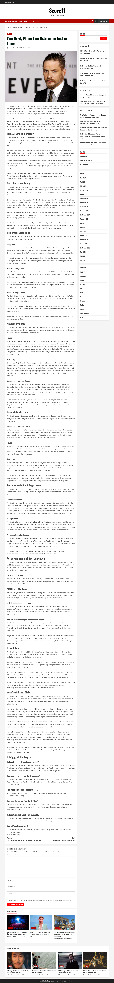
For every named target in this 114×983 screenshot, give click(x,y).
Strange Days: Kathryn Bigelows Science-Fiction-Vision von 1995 (95, 972)
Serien (32, 21)
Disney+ (82, 280)
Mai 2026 (83, 178)
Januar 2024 (83, 236)
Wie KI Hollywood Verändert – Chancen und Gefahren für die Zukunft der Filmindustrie (64, 934)
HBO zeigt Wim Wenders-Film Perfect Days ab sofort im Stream (17, 972)
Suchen (82, 34)
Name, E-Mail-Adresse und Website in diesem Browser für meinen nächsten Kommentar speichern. (40, 900)
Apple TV (82, 272)
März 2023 (83, 260)
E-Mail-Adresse (12, 887)
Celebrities (83, 276)
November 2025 (84, 203)
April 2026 (83, 182)
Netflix (26, 21)
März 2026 (83, 186)
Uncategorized (84, 313)
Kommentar (11, 855)
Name (9, 880)
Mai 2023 (83, 252)
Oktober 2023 (84, 244)
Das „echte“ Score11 (11, 21)
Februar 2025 (84, 207)
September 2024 (85, 215)
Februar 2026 (84, 190)
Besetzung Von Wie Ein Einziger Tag (40, 932)
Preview (82, 301)
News (20, 21)
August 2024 (84, 219)
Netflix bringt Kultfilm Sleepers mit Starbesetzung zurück (68, 972)
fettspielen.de (84, 164)
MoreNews (63, 981)
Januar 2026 (83, 194)
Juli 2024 (83, 223)
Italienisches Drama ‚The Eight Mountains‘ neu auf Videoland (44, 972)
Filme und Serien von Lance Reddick (64, 839)
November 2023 (84, 240)
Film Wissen (83, 284)
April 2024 (83, 227)
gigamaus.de (83, 156)
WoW (81, 317)
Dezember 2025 (84, 198)
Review (82, 305)
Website (9, 893)
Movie (38, 21)
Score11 (57, 10)
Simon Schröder (14, 48)
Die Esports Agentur (86, 160)
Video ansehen (103, 21)
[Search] (92, 21)
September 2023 (85, 248)
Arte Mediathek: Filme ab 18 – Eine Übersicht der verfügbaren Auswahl (17, 933)
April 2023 (83, 256)
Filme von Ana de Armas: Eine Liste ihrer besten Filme (24, 839)
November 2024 (84, 211)
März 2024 (83, 231)
